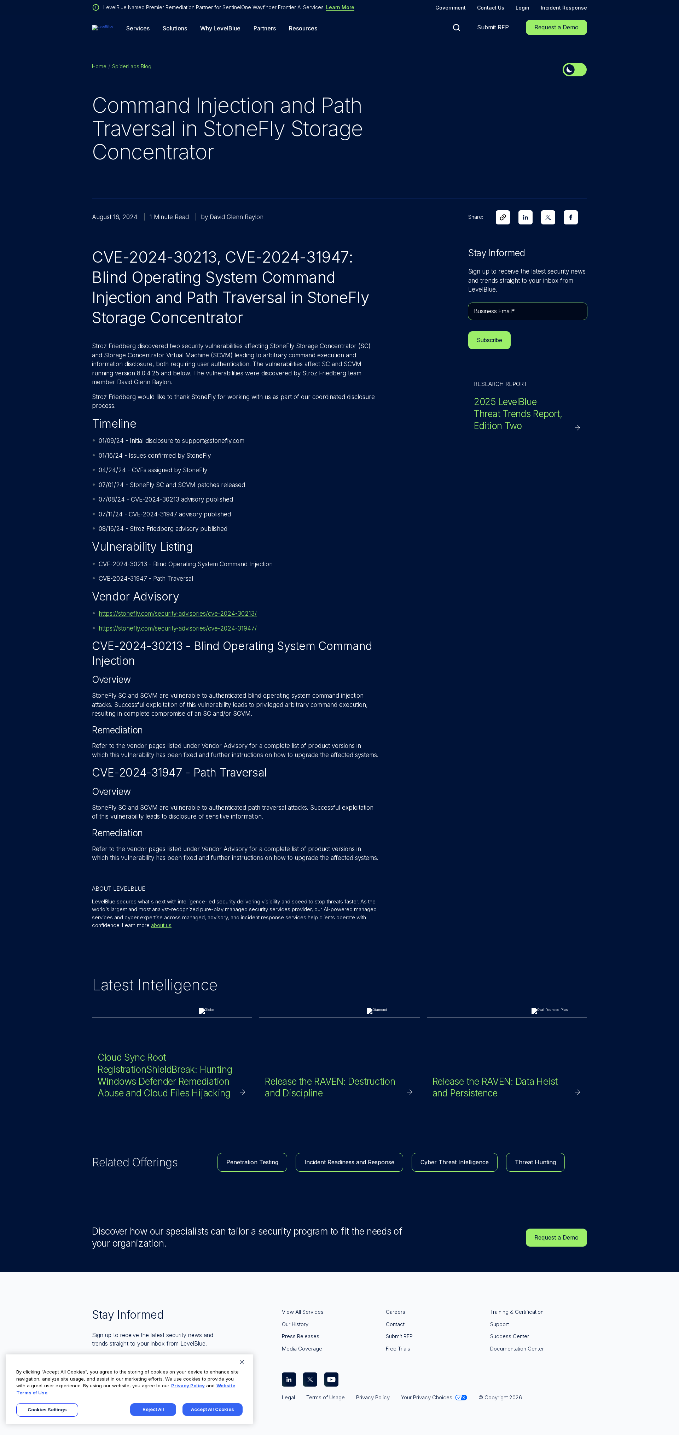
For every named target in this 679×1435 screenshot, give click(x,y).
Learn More (340, 7)
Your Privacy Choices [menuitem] (426, 1397)
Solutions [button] (175, 28)
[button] (456, 27)
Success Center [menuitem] (509, 1336)
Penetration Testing (252, 1162)
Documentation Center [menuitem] (517, 1348)
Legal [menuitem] (288, 1397)
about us (161, 925)
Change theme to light (574, 70)
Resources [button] (303, 28)
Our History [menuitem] (295, 1324)
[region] (129, 1389)
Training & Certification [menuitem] (517, 1311)
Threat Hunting (535, 1162)
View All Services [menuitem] (303, 1311)
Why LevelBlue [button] (220, 28)
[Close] (242, 1362)
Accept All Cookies (212, 1409)
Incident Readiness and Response (349, 1162)
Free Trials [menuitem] (398, 1348)
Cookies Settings (47, 1409)
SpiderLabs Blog (131, 66)
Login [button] (522, 8)
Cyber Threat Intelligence (454, 1162)
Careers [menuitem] (395, 1311)
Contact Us (490, 8)
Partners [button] (265, 28)
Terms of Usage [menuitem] (325, 1397)
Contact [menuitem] (395, 1324)
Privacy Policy (188, 1385)
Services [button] (138, 28)
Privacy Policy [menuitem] (373, 1397)
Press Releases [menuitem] (300, 1336)
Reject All (153, 1409)
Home (99, 66)
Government (450, 8)
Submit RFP (493, 27)
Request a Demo (556, 27)
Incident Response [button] (564, 8)
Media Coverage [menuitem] (302, 1348)
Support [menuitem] (499, 1324)
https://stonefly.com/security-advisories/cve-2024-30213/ (178, 613)
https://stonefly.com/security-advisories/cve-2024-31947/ (178, 628)
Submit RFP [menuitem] (399, 1336)
